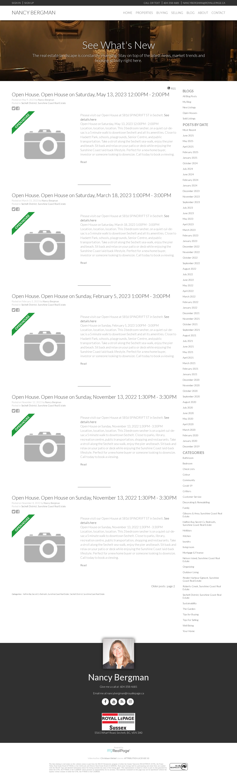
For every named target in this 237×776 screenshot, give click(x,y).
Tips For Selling (190, 619)
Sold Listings (189, 118)
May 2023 (188, 218)
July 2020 (188, 407)
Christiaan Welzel (108, 758)
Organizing (188, 566)
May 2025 (188, 141)
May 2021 (188, 352)
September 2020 (191, 396)
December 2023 (191, 190)
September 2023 (191, 202)
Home (127, 13)
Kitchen (187, 535)
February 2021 (190, 368)
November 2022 (191, 252)
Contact (218, 13)
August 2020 (189, 401)
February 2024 (190, 179)
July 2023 (188, 207)
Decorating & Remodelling (196, 502)
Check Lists (189, 468)
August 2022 (189, 268)
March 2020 (189, 429)
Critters (187, 491)
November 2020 (191, 385)
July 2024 (188, 168)
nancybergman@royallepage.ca (125, 693)
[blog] (122, 701)
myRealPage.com (118, 751)
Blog (190, 13)
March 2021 (189, 363)
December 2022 (191, 246)
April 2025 (188, 146)
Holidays (187, 530)
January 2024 (190, 185)
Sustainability (190, 603)
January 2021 (190, 374)
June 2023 (188, 213)
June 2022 (188, 279)
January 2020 (190, 440)
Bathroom (188, 457)
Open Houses (190, 112)
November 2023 (191, 196)
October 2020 (190, 390)
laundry (187, 541)
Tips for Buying (190, 614)
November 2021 (191, 318)
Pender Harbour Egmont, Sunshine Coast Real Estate (201, 579)
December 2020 (191, 379)
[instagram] (131, 701)
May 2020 (188, 418)
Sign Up (29, 2)
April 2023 (188, 224)
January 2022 (190, 307)
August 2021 (189, 335)
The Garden (189, 608)
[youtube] (114, 701)
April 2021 (188, 357)
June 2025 (188, 135)
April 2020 (188, 424)
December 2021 (191, 313)
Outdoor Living (190, 572)
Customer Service (192, 496)
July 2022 (188, 274)
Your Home (189, 631)
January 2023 (190, 240)
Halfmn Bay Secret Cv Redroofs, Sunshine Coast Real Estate (46, 594)
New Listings (189, 107)
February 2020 (190, 435)
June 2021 (188, 346)
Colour (186, 474)
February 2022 (190, 302)
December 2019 (191, 446)
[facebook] (106, 701)
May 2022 (188, 285)
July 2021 (188, 340)
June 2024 (188, 174)
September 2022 (191, 263)
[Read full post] (45, 144)
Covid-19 (187, 485)
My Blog (187, 101)
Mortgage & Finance (193, 552)
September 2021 (191, 329)
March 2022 (189, 296)
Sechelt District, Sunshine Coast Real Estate (43, 103)
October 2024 (190, 163)
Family (186, 507)
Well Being (188, 625)
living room (188, 547)
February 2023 (190, 235)
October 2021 (190, 324)
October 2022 (190, 257)
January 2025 (190, 157)
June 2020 (188, 413)
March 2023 (189, 229)
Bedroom (187, 463)
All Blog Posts (190, 96)
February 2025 (190, 152)
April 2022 (188, 290)
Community (189, 480)
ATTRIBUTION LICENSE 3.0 (136, 758)
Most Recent (189, 129)
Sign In (16, 2)
